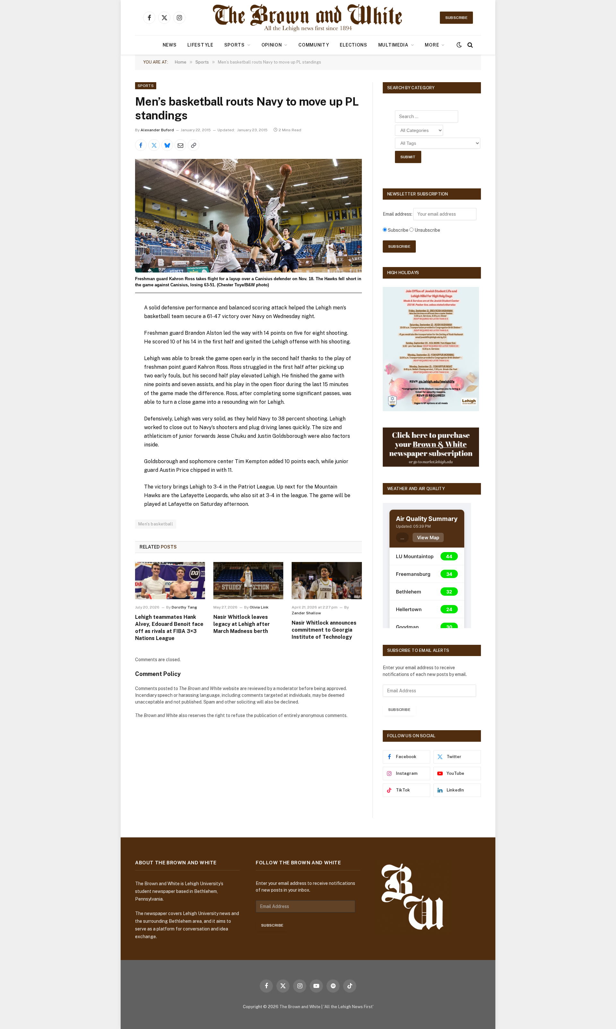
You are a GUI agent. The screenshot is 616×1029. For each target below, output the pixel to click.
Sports (234, 45)
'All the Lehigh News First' (348, 1006)
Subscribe (456, 17)
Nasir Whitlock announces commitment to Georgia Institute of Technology (324, 630)
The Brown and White (300, 1006)
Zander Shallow (306, 613)
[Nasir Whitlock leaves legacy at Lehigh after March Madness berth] (248, 580)
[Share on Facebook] (141, 145)
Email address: (398, 214)
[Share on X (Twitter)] (154, 145)
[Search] (469, 45)
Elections (353, 45)
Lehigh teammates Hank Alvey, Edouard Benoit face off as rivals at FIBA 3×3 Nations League (169, 627)
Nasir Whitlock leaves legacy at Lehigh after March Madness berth (241, 624)
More (432, 45)
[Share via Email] (180, 145)
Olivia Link (259, 607)
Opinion (271, 45)
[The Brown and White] (308, 17)
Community (313, 45)
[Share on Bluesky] (167, 145)
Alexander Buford (157, 130)
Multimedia (393, 45)
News (170, 45)
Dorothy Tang (184, 607)
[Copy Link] (193, 145)
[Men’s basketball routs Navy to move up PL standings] (248, 215)
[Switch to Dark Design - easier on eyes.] (459, 45)
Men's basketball (155, 524)
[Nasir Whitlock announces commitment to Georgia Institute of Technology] (327, 580)
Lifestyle (200, 45)
